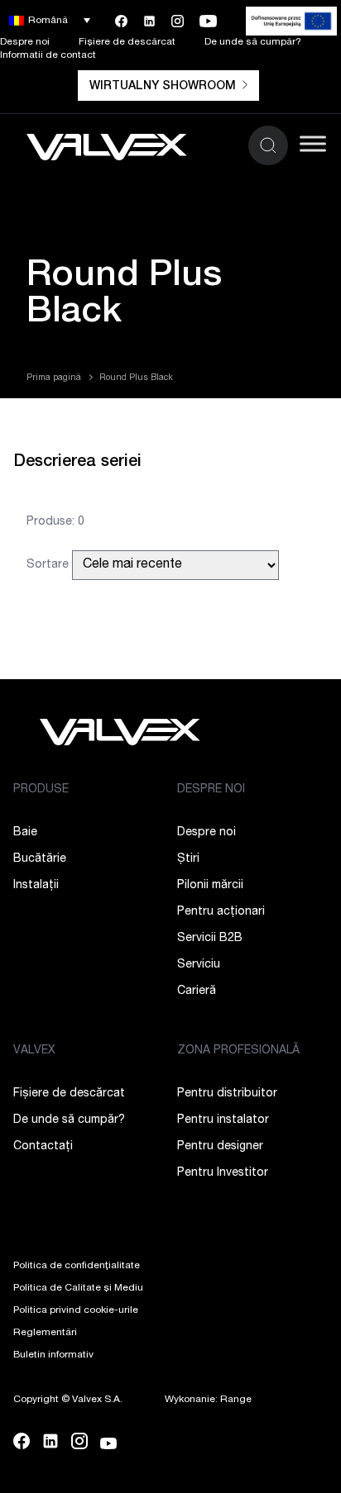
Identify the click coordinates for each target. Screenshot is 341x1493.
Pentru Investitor (222, 1173)
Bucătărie (39, 859)
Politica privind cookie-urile (75, 1310)
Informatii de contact (48, 55)
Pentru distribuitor (227, 1094)
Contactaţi (43, 1147)
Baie (25, 833)
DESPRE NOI (211, 790)
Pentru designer (220, 1147)
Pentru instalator (223, 1120)
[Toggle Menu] (313, 143)
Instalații (36, 886)
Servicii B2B (210, 938)
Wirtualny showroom (162, 87)
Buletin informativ (53, 1355)
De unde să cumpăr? (252, 42)
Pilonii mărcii (210, 886)
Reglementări (45, 1333)
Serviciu (198, 965)
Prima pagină (53, 378)
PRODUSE (41, 790)
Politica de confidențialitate (76, 1266)
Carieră (196, 991)
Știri (188, 859)
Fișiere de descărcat (127, 42)
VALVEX (34, 1051)
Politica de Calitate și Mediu (78, 1288)
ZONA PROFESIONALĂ (238, 1051)
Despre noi (25, 42)
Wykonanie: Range (208, 1400)
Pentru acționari (221, 912)
